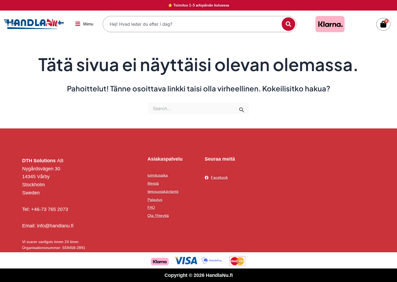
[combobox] (193, 24)
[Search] (288, 24)
